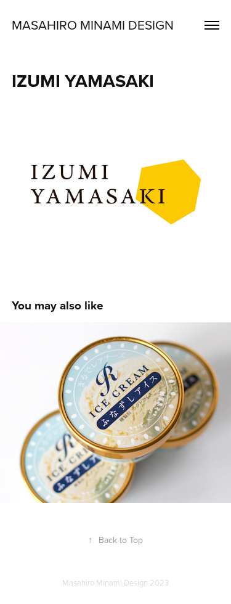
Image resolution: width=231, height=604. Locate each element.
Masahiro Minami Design (93, 24)
